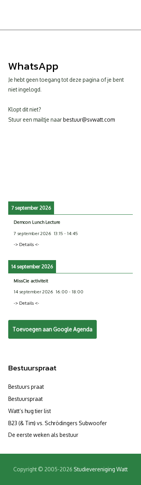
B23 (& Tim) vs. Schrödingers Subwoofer (57, 423)
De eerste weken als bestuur (43, 434)
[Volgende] (120, 185)
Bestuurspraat (32, 368)
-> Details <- (26, 244)
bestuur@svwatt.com (89, 119)
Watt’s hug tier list (29, 411)
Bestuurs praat (26, 386)
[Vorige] (20, 185)
